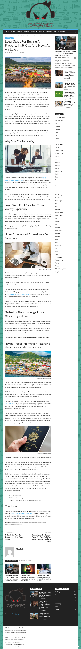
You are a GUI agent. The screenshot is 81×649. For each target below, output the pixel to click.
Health (56, 177)
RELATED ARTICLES (11, 561)
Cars (56, 135)
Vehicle (57, 266)
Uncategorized (59, 260)
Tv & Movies (58, 257)
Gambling (57, 165)
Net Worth (57, 209)
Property (42, 522)
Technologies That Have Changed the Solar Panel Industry (14, 537)
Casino (57, 138)
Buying (11, 522)
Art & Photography (60, 117)
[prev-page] (48, 561)
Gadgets (19, 31)
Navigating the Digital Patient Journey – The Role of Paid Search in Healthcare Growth (11, 578)
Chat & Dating (59, 144)
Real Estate (8, 524)
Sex (56, 224)
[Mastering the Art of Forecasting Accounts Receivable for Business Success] (44, 569)
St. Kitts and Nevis (17, 524)
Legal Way (36, 522)
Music (56, 206)
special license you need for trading (18, 294)
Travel (56, 254)
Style (56, 242)
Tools (56, 251)
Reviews (41, 31)
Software (49, 31)
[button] (75, 32)
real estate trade (10, 403)
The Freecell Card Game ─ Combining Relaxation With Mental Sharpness (69, 94)
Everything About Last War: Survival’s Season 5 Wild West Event (69, 85)
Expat (23, 522)
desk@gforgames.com (18, 614)
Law (56, 189)
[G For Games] (40, 14)
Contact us (61, 31)
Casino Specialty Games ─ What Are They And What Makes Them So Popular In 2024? (41, 538)
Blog (56, 123)
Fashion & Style (59, 153)
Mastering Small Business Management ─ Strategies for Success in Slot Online (28, 578)
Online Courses (59, 215)
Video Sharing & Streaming (62, 269)
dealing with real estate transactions (22, 513)
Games (13, 31)
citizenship (18, 522)
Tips (55, 31)
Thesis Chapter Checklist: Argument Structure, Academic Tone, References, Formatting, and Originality (69, 74)
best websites (59, 120)
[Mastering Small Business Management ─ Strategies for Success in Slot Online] (28, 569)
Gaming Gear (58, 171)
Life (56, 192)
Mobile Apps (58, 201)
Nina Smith (10, 52)
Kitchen (57, 186)
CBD (56, 141)
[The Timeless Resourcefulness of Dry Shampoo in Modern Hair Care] (59, 103)
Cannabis (57, 129)
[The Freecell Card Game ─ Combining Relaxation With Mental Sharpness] (59, 94)
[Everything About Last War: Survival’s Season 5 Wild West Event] (59, 85)
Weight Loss (58, 272)
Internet (57, 183)
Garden (57, 174)
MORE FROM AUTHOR (25, 561)
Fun (56, 159)
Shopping (57, 227)
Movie (56, 203)
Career (56, 132)
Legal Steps (29, 522)
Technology (58, 245)
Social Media (58, 230)
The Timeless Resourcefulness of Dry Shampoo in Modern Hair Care (69, 103)
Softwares (57, 236)
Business (26, 31)
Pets (56, 218)
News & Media (59, 212)
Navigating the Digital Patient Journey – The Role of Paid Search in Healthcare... (65, 53)
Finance (57, 156)
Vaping (57, 263)
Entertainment (59, 150)
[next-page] (50, 561)
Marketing (57, 198)
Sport (56, 239)
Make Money (58, 195)
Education (34, 31)
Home (7, 31)
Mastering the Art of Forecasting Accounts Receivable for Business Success (44, 578)
